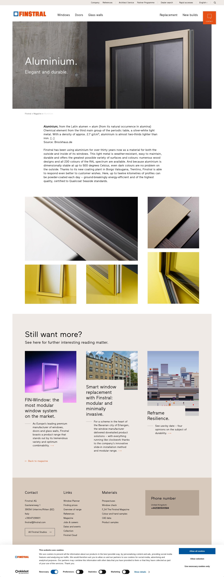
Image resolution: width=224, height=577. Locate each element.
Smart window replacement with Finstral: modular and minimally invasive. (101, 400)
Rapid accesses (186, 2)
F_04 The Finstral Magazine (115, 509)
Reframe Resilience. (158, 415)
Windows (63, 15)
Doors (79, 15)
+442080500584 (160, 508)
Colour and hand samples (114, 513)
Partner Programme (145, 2)
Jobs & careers (71, 522)
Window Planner (72, 501)
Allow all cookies (197, 551)
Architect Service (126, 2)
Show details (140, 572)
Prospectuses (108, 501)
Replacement (168, 15)
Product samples (110, 522)
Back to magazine (38, 461)
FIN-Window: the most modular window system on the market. (42, 408)
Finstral (28, 114)
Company (95, 2)
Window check (109, 505)
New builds (190, 15)
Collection (68, 531)
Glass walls (95, 15)
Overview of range (72, 509)
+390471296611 (32, 518)
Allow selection (197, 559)
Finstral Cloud (70, 535)
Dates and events (72, 526)
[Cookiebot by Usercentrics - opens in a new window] (22, 572)
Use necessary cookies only (197, 566)
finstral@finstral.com (35, 522)
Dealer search (167, 2)
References (107, 2)
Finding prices (71, 505)
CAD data (106, 518)
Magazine (37, 114)
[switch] (79, 572)
